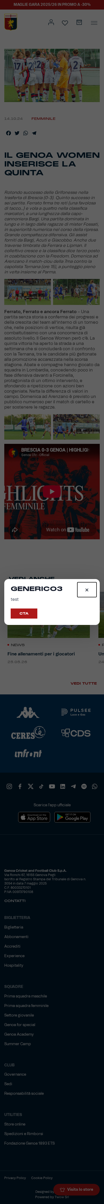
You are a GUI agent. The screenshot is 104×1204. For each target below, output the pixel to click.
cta (24, 613)
